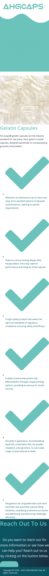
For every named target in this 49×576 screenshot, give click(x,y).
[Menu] (45, 6)
